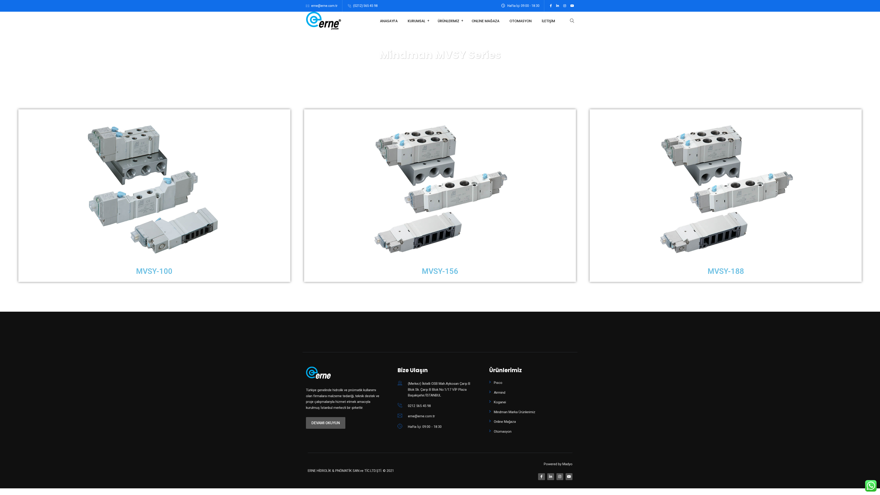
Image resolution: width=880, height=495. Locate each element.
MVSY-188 (726, 271)
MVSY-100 (154, 271)
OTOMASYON (520, 21)
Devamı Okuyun (325, 423)
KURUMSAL (416, 21)
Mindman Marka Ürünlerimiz (514, 412)
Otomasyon (503, 431)
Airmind (499, 392)
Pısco (498, 383)
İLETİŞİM (548, 21)
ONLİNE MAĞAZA (485, 21)
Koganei (500, 402)
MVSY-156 (440, 271)
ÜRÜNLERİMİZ (448, 21)
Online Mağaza (505, 422)
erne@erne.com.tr (324, 6)
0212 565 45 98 (419, 406)
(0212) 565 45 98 (365, 6)
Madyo (567, 464)
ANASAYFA (389, 21)
